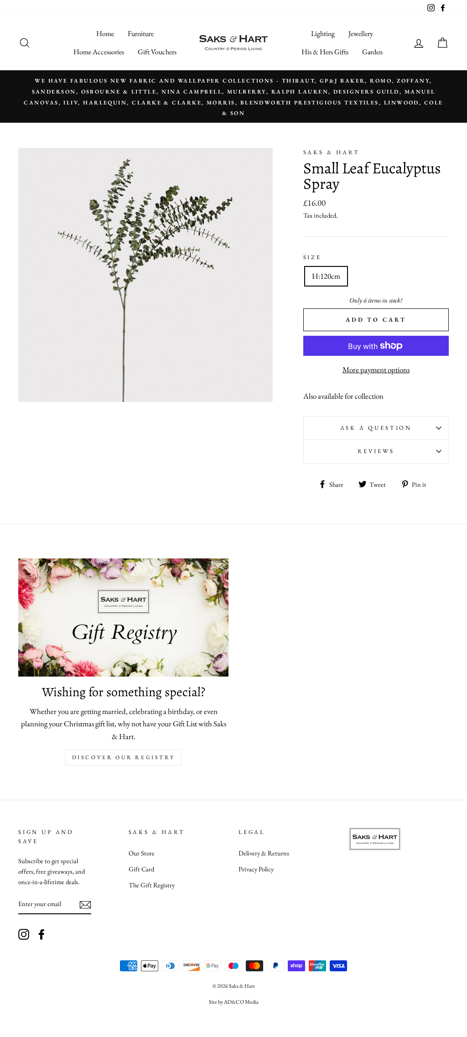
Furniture (141, 33)
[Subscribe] (85, 904)
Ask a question (376, 428)
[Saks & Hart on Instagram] (23, 934)
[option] (233, 96)
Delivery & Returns (264, 853)
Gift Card (141, 869)
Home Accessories (98, 52)
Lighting (323, 33)
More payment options (376, 370)
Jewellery (360, 33)
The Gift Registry (152, 885)
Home (105, 33)
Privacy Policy (256, 869)
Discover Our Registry (123, 757)
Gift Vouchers (157, 52)
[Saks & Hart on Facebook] (41, 934)
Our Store (142, 853)
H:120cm (326, 276)
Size (312, 257)
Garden (372, 52)
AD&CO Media (241, 1002)
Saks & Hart (331, 152)
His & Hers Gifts (324, 52)
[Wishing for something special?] (123, 617)
